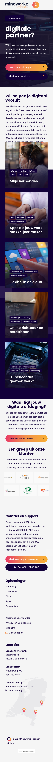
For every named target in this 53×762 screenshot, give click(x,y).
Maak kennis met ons (19, 76)
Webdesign (11, 586)
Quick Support (15, 632)
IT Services (11, 591)
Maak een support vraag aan (23, 559)
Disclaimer (10, 627)
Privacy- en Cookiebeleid (18, 622)
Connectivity (11, 606)
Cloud (8, 596)
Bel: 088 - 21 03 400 (28, 567)
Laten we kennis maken (21, 438)
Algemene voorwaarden (17, 618)
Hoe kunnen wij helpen (20, 67)
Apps (8, 601)
